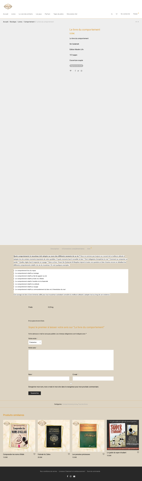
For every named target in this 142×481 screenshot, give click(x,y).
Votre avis (32, 348)
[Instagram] (70, 476)
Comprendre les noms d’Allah (13, 454)
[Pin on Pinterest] (82, 71)
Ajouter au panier (7, 457)
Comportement (29, 22)
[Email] (74, 476)
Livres (13, 14)
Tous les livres (83, 404)
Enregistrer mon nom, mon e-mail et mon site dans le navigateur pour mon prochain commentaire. (63, 387)
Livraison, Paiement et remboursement (72, 471)
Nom (30, 374)
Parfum (47, 14)
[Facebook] (67, 476)
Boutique (13, 22)
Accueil (5, 14)
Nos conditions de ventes (48, 471)
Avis (89, 248)
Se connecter (125, 14)
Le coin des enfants (26, 14)
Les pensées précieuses (81, 454)
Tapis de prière (58, 14)
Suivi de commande (93, 471)
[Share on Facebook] (75, 71)
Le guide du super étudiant (116, 453)
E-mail (76, 374)
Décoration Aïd (72, 14)
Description (55, 249)
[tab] (54, 249)
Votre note (33, 339)
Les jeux (39, 14)
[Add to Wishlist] (71, 71)
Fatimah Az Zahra (44, 454)
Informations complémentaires (73, 249)
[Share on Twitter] (78, 71)
